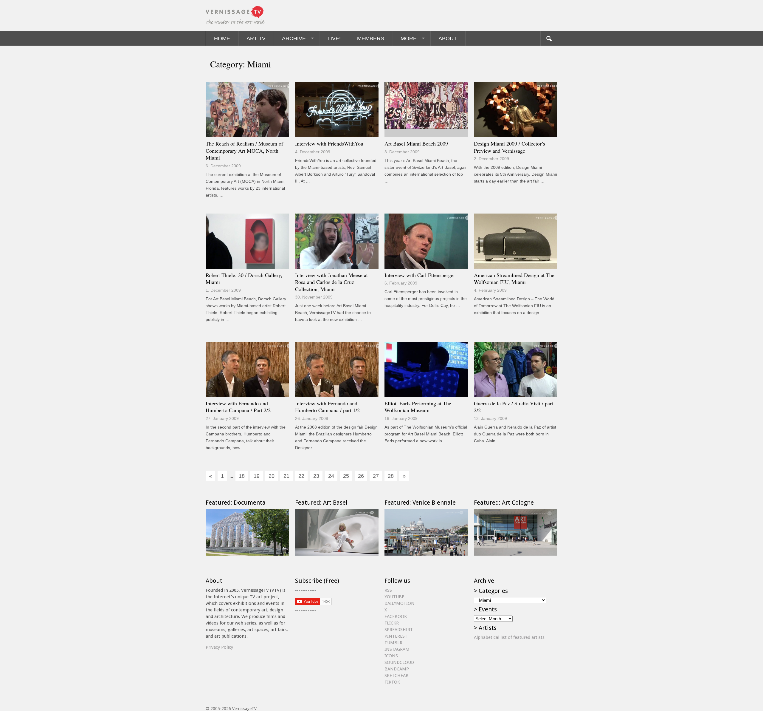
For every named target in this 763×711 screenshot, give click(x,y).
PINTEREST (395, 636)
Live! (334, 38)
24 (331, 476)
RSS (388, 590)
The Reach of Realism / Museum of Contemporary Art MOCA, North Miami (244, 150)
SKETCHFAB (396, 675)
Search (549, 38)
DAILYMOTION (399, 603)
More (409, 38)
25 (346, 476)
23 (316, 476)
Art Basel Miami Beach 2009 (416, 143)
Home (222, 38)
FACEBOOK (395, 616)
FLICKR (391, 623)
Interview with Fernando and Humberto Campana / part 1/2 (327, 407)
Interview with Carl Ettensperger (419, 275)
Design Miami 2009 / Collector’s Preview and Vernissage (509, 147)
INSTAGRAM (397, 649)
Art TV (256, 38)
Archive (294, 38)
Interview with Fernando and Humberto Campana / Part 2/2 (238, 407)
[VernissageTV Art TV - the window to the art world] (235, 15)
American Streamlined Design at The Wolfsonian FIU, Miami (514, 278)
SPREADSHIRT (398, 629)
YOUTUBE (394, 596)
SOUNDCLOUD (399, 662)
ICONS (391, 656)
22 (301, 476)
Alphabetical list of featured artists (509, 637)
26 (361, 476)
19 (257, 476)
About (447, 38)
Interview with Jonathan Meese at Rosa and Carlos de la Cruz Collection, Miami (331, 282)
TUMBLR (393, 642)
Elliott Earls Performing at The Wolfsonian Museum (417, 407)
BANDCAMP (396, 669)
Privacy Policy (219, 647)
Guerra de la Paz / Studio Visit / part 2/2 (513, 407)
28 (391, 476)
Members (370, 38)
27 (376, 476)
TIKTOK (392, 682)
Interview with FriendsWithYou (329, 143)
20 (272, 476)
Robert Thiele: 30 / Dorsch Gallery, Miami (244, 278)
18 (242, 476)
